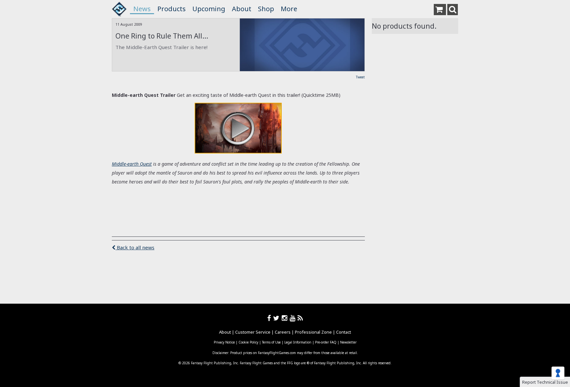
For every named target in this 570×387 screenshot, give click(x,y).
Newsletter (348, 342)
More (289, 8)
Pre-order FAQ (325, 342)
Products (171, 8)
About (241, 8)
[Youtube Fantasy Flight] (294, 318)
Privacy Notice (224, 342)
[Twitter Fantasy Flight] (277, 318)
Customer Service (252, 332)
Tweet (360, 77)
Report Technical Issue (545, 382)
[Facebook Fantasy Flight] (270, 318)
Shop (266, 8)
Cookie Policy (248, 342)
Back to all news (134, 247)
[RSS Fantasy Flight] (300, 318)
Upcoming (208, 8)
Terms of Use (271, 342)
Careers (283, 332)
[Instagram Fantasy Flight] (286, 318)
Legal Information (297, 342)
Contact (343, 332)
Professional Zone (313, 332)
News (142, 8)
